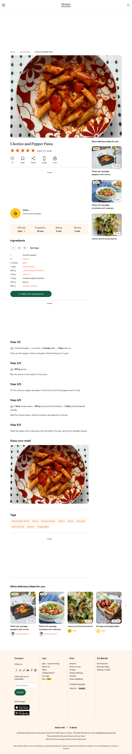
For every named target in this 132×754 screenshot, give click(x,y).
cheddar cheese (30, 285)
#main (35, 521)
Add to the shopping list (32, 294)
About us (46, 666)
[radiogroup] (23, 150)
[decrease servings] (13, 248)
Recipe (12, 52)
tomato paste (29, 266)
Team (44, 669)
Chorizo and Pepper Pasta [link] (43, 52)
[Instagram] (20, 670)
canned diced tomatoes (33, 270)
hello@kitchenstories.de (106, 733)
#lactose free (18, 526)
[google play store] (25, 713)
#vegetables (43, 526)
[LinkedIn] (35, 670)
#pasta (61, 521)
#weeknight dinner (20, 521)
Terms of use (75, 666)
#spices (30, 526)
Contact (72, 676)
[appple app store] (25, 708)
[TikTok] (24, 670)
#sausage (80, 521)
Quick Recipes (25, 52)
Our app (45, 676)
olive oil (26, 274)
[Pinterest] (31, 670)
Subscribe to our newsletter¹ (21, 677)
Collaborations (48, 673)
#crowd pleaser (48, 521)
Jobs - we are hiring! (50, 663)
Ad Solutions (102, 663)
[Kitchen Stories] (66, 5)
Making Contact (103, 669)
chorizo (26, 258)
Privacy (72, 669)
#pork (70, 521)
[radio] (12, 150)
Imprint (72, 663)
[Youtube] (28, 670)
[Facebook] (16, 670)
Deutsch (73, 688)
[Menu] (3, 5)
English (82, 688)
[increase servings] (25, 248)
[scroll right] (125, 605)
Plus (46, 679)
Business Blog (103, 666)
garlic (25, 262)
